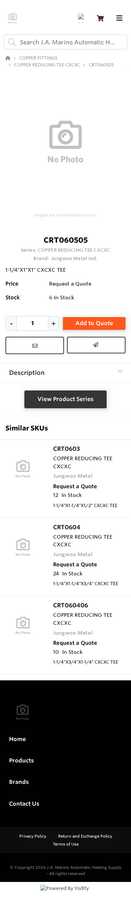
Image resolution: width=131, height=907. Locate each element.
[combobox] (65, 42)
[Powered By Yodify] (65, 895)
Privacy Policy (33, 836)
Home (17, 739)
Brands (19, 781)
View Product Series (65, 399)
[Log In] (82, 18)
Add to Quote (94, 323)
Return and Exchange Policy (85, 836)
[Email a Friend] (96, 345)
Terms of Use (66, 844)
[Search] (10, 42)
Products (21, 760)
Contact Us (24, 803)
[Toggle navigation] (119, 18)
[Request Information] (34, 345)
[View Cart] (100, 18)
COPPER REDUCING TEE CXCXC (74, 250)
